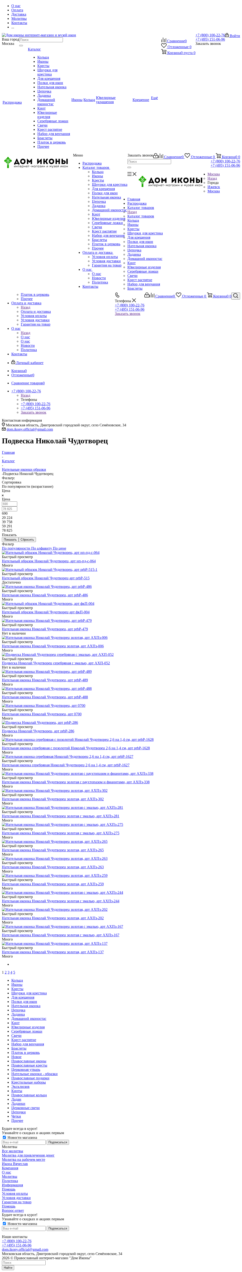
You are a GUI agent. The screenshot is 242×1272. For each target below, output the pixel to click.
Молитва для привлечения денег (28, 1155)
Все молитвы (12, 1151)
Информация (12, 1185)
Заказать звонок (127, 314)
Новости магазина (22, 1138)
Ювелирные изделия (108, 218)
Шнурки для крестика (109, 184)
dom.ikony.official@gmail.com (30, 429)
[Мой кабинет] (155, 157)
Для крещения (103, 189)
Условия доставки (106, 261)
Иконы (97, 176)
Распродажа (92, 163)
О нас (87, 269)
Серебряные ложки (107, 223)
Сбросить (27, 539)
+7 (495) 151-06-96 (210, 39)
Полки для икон (105, 193)
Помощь (8, 1189)
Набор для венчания (108, 235)
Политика (100, 282)
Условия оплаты (105, 257)
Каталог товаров (96, 167)
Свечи (97, 227)
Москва (213, 191)
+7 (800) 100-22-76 (210, 35)
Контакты (90, 286)
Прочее (98, 248)
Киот (96, 214)
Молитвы (9, 1176)
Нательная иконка (106, 197)
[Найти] (21, 45)
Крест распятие (104, 231)
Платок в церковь (106, 244)
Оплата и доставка (97, 252)
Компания (10, 1168)
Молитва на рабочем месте (23, 1160)
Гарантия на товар (106, 265)
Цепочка (99, 201)
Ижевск (213, 187)
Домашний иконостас (109, 210)
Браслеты (99, 240)
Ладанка (98, 206)
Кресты (98, 180)
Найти (8, 1267)
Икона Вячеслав (15, 1164)
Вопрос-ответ (13, 1210)
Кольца (98, 172)
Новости (99, 278)
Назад (212, 178)
